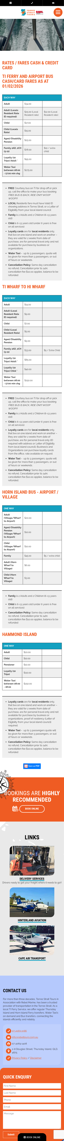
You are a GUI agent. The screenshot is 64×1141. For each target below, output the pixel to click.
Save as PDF (34, 766)
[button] (58, 12)
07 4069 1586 (19, 1030)
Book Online (33, 1137)
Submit (11, 1134)
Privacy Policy (19, 1058)
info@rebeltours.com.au (25, 1037)
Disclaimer (36, 1058)
